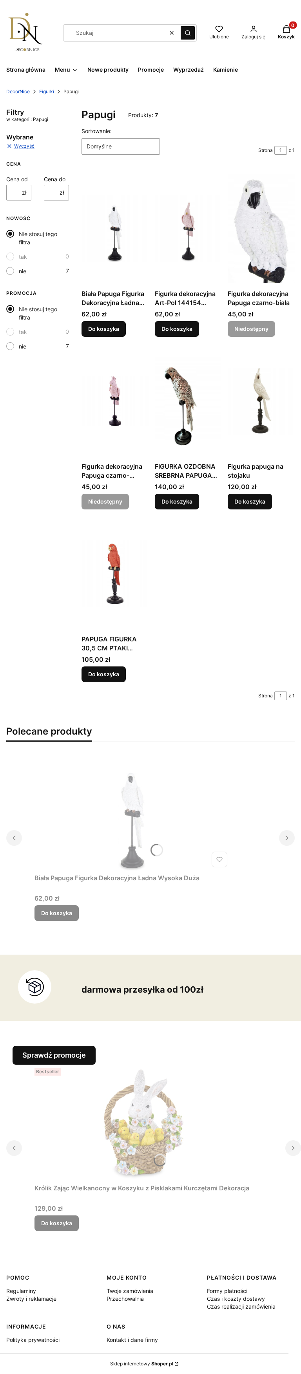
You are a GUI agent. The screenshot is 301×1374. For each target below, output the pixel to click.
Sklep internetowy (141, 1364)
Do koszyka (103, 328)
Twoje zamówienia (130, 1290)
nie (22, 271)
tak (23, 256)
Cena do (54, 179)
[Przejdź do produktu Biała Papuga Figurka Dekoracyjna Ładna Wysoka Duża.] (115, 228)
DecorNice (18, 91)
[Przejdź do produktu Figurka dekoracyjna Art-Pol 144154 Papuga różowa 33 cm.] (188, 228)
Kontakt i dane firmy (132, 1339)
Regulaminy (21, 1290)
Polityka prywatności (33, 1339)
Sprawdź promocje (54, 1055)
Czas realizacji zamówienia (241, 1306)
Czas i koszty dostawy (236, 1298)
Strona (265, 150)
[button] (188, 33)
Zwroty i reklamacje (31, 1298)
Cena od (17, 179)
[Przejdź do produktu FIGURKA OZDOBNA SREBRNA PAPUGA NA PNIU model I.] (188, 401)
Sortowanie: (97, 131)
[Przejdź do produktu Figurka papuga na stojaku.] (261, 401)
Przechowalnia (125, 1298)
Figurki (46, 91)
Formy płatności (227, 1290)
